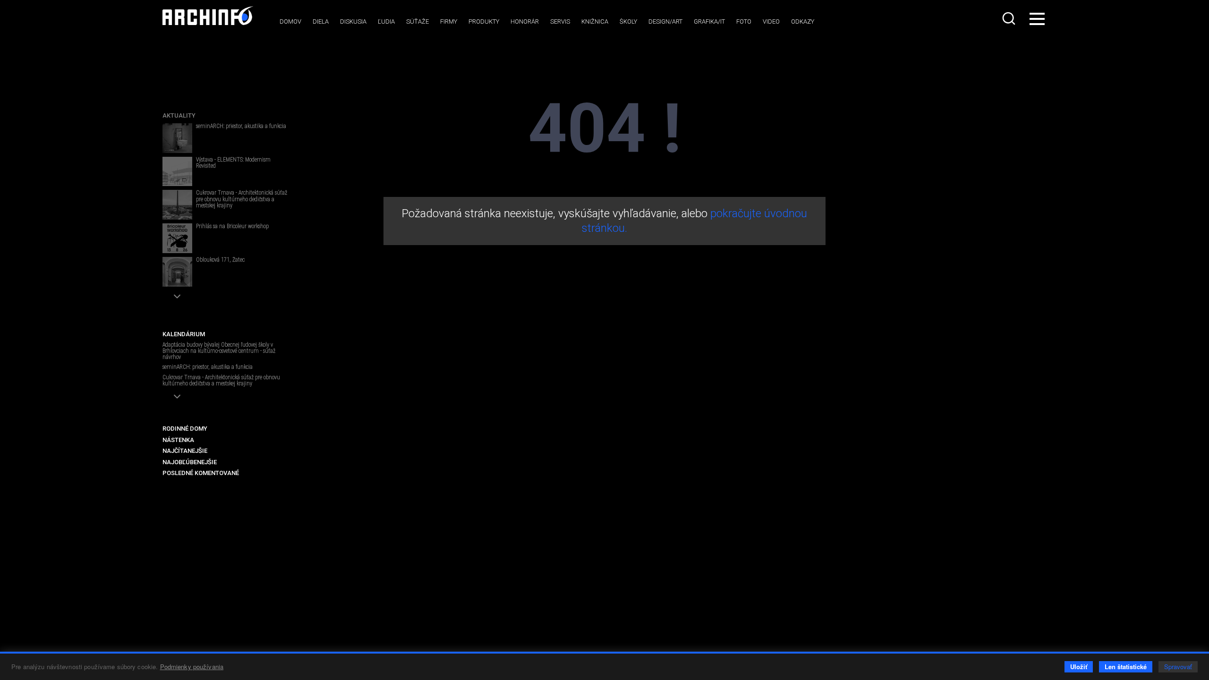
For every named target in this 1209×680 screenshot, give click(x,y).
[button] (177, 296)
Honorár (525, 21)
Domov (290, 21)
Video (771, 21)
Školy (628, 21)
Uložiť (1078, 666)
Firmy (448, 21)
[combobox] (1010, 18)
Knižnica (594, 21)
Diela (321, 21)
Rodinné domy (184, 428)
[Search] (1010, 18)
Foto (743, 21)
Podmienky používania (192, 666)
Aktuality (179, 115)
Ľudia (386, 21)
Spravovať (1178, 666)
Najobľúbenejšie (189, 462)
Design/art (665, 21)
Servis (560, 21)
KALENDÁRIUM (183, 334)
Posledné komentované (200, 472)
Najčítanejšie (184, 450)
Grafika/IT (709, 21)
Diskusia (353, 21)
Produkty (483, 21)
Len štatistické (1126, 666)
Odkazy (802, 21)
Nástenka (178, 439)
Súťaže (417, 21)
